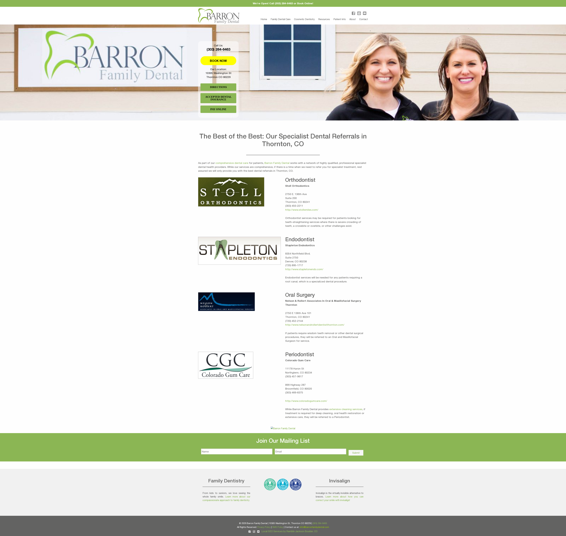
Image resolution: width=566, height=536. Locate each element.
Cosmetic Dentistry (304, 19)
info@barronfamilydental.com (314, 527)
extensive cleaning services (345, 409)
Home (264, 19)
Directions (218, 87)
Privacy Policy (264, 527)
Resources (324, 19)
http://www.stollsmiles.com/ (301, 209)
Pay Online (218, 109)
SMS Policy (277, 527)
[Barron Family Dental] (283, 428)
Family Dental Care (281, 19)
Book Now (218, 60)
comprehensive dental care (231, 162)
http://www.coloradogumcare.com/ (306, 400)
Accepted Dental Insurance (218, 98)
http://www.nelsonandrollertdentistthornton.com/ (314, 324)
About (352, 19)
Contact (363, 19)
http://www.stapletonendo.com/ (304, 269)
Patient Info (339, 19)
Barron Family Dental (276, 162)
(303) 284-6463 (218, 49)
